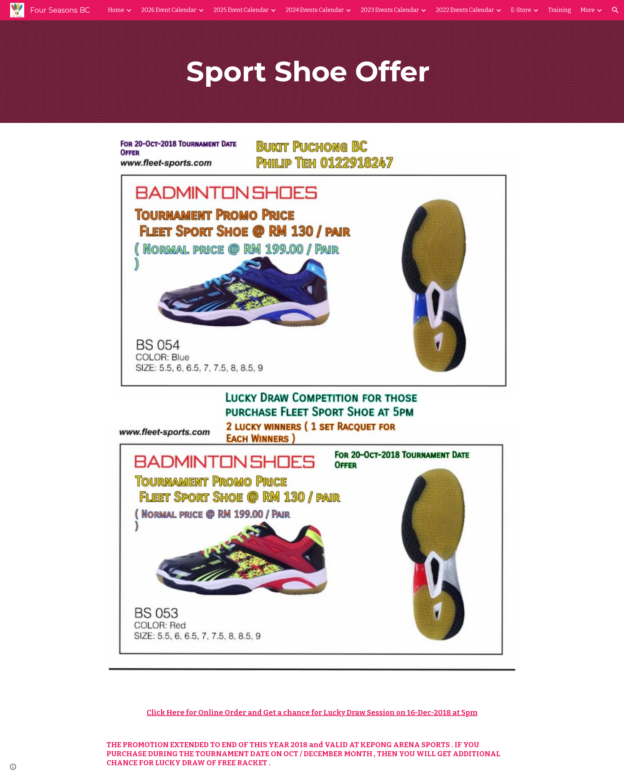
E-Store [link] (521, 10)
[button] (615, 10)
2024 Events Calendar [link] (315, 10)
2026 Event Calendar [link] (168, 10)
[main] (312, 71)
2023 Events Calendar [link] (390, 10)
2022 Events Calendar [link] (465, 10)
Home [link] (116, 10)
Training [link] (559, 10)
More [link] (588, 10)
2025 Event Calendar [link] (241, 10)
